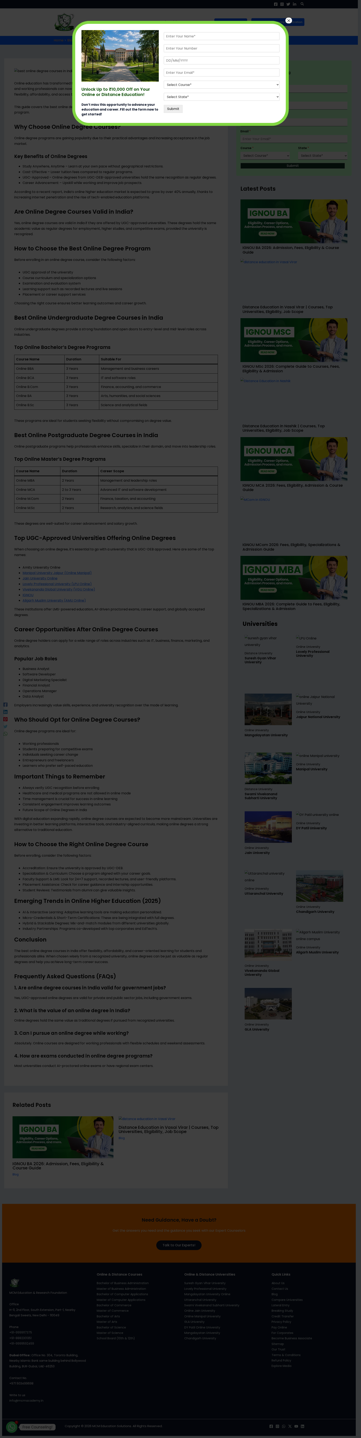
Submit (173, 108)
